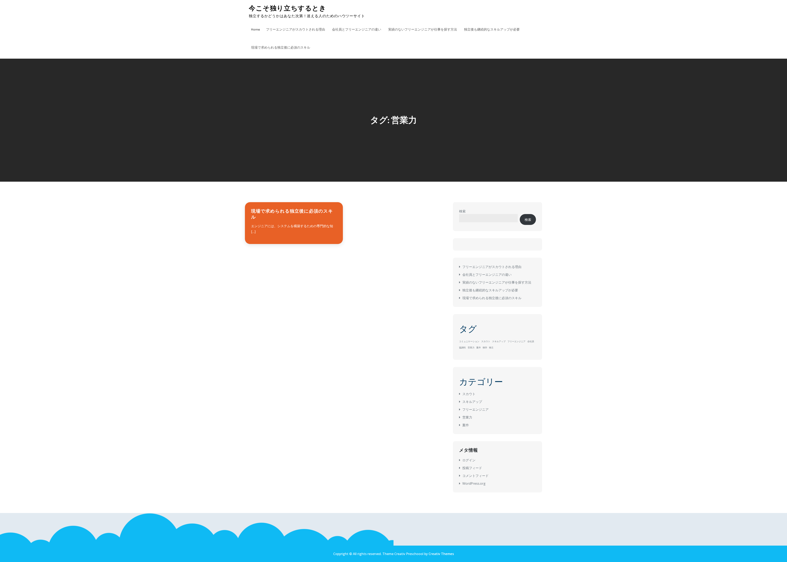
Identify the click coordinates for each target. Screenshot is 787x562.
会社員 (530, 341)
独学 (485, 347)
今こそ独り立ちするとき (287, 8)
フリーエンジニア (516, 341)
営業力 (471, 347)
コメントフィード (475, 475)
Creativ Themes (441, 554)
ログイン (468, 460)
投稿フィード (472, 468)
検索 (462, 211)
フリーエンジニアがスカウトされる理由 (295, 29)
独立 (491, 347)
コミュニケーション (469, 341)
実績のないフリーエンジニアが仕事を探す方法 (422, 29)
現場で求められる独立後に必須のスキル (280, 48)
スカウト (485, 341)
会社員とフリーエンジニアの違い (356, 29)
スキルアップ (499, 341)
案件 (478, 347)
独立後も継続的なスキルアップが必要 (492, 29)
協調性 (462, 347)
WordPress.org (474, 483)
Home (255, 29)
